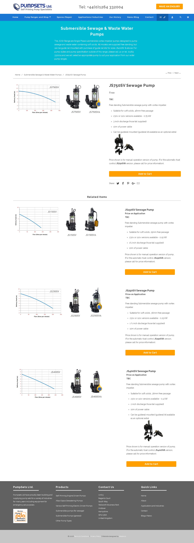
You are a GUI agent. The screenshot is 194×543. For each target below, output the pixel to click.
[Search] (181, 17)
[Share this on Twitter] (117, 183)
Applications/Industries (90, 17)
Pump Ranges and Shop (38, 16)
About (143, 501)
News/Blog (133, 17)
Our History (115, 17)
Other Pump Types (64, 521)
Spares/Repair (64, 17)
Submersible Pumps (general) (68, 516)
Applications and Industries (152, 506)
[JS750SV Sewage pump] (59, 102)
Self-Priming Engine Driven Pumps (71, 496)
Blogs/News (146, 516)
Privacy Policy (95, 536)
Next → (178, 73)
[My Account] (172, 17)
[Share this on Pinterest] (127, 183)
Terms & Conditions (81, 536)
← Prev (168, 73)
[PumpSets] (33, 6)
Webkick (122, 536)
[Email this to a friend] (137, 183)
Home (143, 496)
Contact (144, 511)
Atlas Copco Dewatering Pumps (69, 501)
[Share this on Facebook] (122, 183)
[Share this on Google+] (132, 183)
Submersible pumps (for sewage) (70, 511)
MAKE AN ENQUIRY (169, 6)
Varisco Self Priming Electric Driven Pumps (74, 506)
